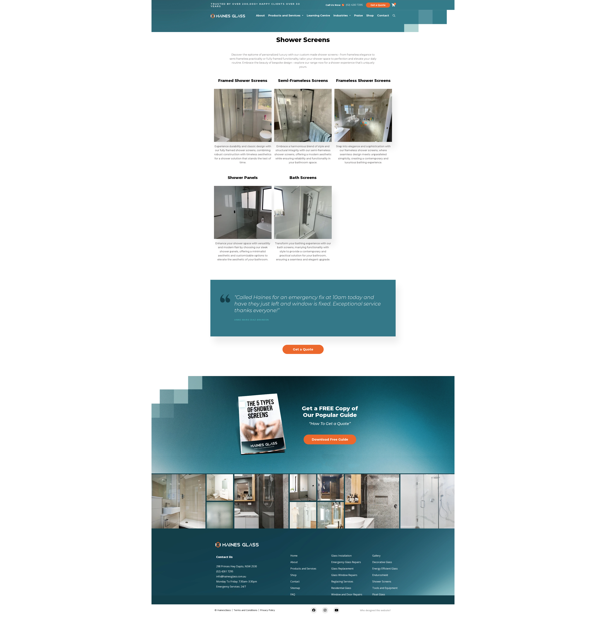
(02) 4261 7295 (224, 571)
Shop (370, 15)
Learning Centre (318, 15)
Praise (358, 15)
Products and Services (284, 15)
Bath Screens (303, 177)
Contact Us (224, 557)
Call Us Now (333, 4)
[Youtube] (336, 610)
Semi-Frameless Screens (303, 80)
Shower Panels (243, 177)
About (260, 15)
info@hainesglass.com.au (231, 576)
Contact (383, 15)
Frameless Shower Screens (363, 80)
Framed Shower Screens (242, 80)
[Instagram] (325, 610)
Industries (340, 15)
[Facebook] (314, 610)
